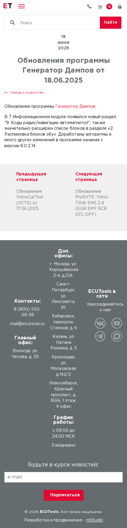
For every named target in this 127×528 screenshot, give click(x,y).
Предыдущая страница (31, 177)
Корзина (109, 6)
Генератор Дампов (75, 106)
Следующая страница (88, 177)
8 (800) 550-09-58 (91, 6)
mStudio (94, 520)
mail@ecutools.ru (27, 324)
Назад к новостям (27, 92)
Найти (110, 22)
